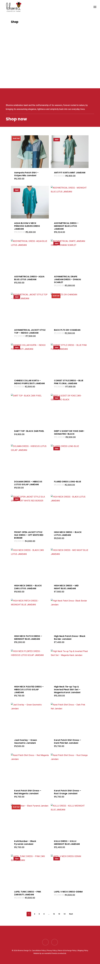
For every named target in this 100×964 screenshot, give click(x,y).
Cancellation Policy (39, 950)
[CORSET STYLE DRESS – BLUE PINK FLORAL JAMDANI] (70, 359)
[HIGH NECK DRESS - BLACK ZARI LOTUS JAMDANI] (30, 564)
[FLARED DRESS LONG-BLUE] (70, 460)
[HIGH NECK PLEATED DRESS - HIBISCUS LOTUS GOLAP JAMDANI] (30, 665)
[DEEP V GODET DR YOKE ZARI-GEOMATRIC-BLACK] (70, 410)
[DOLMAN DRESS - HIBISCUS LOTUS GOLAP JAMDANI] (30, 460)
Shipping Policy (82, 950)
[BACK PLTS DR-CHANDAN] (70, 309)
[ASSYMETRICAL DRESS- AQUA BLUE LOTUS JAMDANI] (30, 255)
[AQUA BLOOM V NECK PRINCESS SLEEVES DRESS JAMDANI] (30, 202)
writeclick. (63, 953)
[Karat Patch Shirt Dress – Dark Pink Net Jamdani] (70, 719)
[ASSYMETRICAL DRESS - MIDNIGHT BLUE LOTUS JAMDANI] (70, 202)
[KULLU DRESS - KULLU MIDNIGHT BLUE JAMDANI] (70, 820)
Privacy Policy (52, 950)
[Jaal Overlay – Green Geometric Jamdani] (30, 719)
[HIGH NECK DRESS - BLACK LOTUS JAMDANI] (70, 511)
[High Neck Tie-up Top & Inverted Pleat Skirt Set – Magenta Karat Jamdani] (70, 665)
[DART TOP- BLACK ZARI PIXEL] (30, 410)
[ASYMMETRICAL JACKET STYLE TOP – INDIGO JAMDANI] (30, 309)
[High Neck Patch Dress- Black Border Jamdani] (70, 615)
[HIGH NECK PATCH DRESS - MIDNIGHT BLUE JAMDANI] (30, 615)
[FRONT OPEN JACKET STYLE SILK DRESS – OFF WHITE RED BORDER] (30, 511)
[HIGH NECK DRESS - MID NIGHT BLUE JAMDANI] (70, 564)
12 (54, 914)
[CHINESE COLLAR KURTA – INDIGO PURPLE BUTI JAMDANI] (30, 359)
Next (71, 914)
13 (59, 914)
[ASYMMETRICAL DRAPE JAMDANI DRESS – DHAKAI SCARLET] (70, 255)
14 (64, 914)
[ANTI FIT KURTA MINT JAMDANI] (70, 151)
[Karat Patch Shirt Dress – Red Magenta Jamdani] (30, 769)
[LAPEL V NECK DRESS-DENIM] (70, 870)
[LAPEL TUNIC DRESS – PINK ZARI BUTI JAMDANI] (30, 870)
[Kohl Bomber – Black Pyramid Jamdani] (30, 820)
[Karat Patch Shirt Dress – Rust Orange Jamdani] (70, 769)
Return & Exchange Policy (67, 950)
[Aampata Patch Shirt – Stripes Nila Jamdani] (30, 151)
